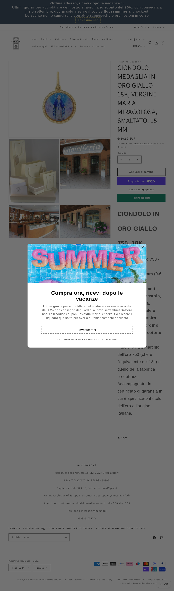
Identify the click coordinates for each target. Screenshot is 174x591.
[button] (87, 330)
